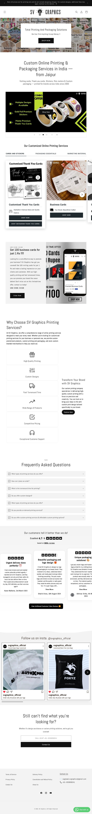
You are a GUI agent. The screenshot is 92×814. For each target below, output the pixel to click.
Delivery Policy (37, 774)
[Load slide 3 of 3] (46, 134)
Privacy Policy (10, 779)
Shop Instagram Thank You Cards (25, 224)
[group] (23, 671)
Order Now (17, 295)
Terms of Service (11, 774)
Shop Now (46, 112)
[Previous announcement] (4, 3)
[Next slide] (52, 134)
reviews (49, 543)
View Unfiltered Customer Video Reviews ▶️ (46, 606)
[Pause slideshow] (57, 134)
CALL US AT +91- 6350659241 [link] (46, 738)
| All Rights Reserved (52, 809)
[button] (4, 12)
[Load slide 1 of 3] (40, 134)
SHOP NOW (46, 40)
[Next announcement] (87, 3)
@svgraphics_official (59, 638)
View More (31, 589)
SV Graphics (42, 809)
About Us (35, 785)
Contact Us (46, 744)
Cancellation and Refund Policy (42, 779)
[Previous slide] (34, 134)
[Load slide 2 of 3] (43, 134)
